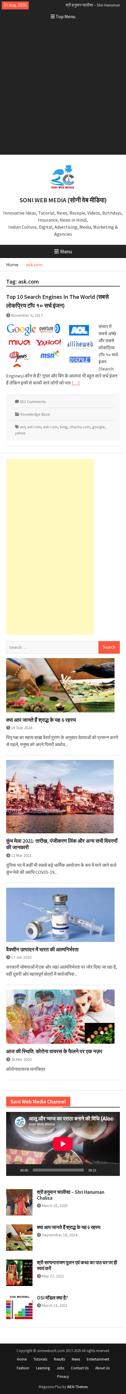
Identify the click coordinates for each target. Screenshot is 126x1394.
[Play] (14, 1170)
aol (22, 426)
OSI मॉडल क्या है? (52, 1297)
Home (22, 1359)
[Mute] (103, 1170)
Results (59, 1359)
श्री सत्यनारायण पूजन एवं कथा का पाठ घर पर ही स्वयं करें (77, 1265)
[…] (76, 383)
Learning (43, 1368)
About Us (102, 1368)
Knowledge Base (35, 414)
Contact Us (79, 1368)
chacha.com (79, 426)
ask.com (50, 426)
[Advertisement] (63, 89)
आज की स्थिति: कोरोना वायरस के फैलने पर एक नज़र (54, 1051)
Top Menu (65, 16)
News (76, 1359)
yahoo (20, 433)
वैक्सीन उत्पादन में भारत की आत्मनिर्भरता (42, 949)
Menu (66, 251)
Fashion (23, 1368)
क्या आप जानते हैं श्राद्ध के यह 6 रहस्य (41, 720)
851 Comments (33, 401)
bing (63, 426)
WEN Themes (77, 1386)
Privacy (63, 1376)
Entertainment (98, 1359)
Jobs (60, 1368)
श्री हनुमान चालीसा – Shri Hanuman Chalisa (70, 1195)
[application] (63, 1144)
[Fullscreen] (112, 1170)
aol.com (34, 426)
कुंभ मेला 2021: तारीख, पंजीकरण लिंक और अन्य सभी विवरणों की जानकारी (62, 844)
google (98, 426)
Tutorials (40, 1359)
